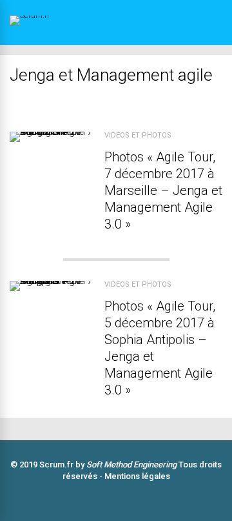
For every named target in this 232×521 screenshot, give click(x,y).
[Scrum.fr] (52, 15)
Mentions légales (137, 476)
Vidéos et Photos (137, 135)
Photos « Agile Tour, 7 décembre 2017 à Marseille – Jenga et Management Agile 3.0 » (163, 190)
